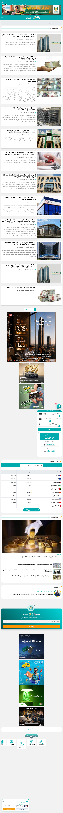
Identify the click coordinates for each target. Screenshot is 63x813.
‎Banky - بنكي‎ (31, 729)
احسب (49, 429)
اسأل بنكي (9, 809)
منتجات (54, 23)
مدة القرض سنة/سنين (50, 424)
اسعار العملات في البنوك (31, 510)
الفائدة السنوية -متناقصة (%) (50, 419)
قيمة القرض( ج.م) (50, 414)
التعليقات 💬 (22, 809)
